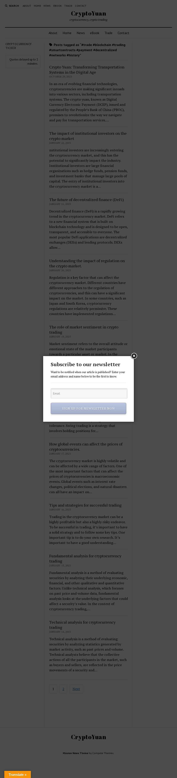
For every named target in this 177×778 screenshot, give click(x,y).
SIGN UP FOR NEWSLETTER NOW (88, 408)
